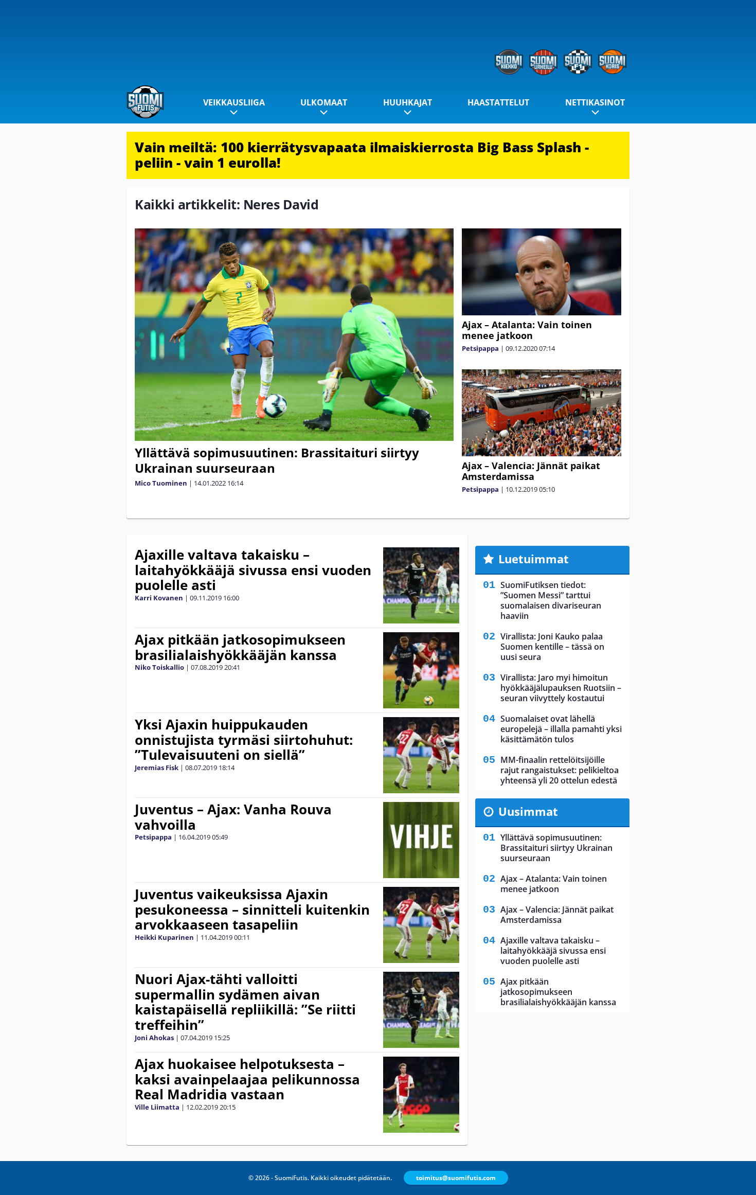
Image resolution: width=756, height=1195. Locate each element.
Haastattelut (498, 102)
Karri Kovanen (159, 597)
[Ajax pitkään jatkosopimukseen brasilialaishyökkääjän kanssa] (421, 670)
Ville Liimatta (157, 1107)
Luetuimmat (533, 558)
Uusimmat (528, 811)
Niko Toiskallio (159, 667)
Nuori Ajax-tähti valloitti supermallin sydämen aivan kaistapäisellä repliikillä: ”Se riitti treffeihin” (245, 1002)
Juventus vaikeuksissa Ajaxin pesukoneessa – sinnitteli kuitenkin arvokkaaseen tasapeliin (252, 909)
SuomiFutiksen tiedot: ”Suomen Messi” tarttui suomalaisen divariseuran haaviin (550, 600)
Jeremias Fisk (156, 767)
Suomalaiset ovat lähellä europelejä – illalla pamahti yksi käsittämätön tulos (561, 729)
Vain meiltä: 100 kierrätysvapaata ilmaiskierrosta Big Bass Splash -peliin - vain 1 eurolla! (362, 155)
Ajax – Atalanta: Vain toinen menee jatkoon (527, 330)
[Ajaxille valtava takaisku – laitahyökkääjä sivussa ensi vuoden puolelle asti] (421, 585)
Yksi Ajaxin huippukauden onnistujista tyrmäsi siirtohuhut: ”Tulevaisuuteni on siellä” (244, 739)
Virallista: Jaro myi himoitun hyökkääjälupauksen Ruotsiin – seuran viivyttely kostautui (560, 688)
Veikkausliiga (234, 102)
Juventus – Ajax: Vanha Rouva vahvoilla (233, 817)
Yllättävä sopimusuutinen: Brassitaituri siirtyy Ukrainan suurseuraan (277, 460)
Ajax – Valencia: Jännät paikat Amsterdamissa (531, 471)
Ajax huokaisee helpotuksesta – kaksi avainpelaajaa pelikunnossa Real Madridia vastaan (247, 1079)
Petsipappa (480, 348)
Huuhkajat (407, 102)
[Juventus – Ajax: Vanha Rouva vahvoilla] (421, 840)
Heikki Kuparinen (164, 937)
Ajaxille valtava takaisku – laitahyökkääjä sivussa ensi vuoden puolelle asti (253, 570)
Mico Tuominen (161, 483)
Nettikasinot (595, 102)
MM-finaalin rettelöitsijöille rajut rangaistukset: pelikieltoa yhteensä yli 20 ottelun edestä (559, 770)
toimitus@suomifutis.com (456, 1177)
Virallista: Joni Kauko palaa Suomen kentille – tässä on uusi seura (552, 647)
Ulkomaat (323, 102)
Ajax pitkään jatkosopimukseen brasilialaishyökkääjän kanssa (240, 647)
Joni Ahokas (154, 1037)
